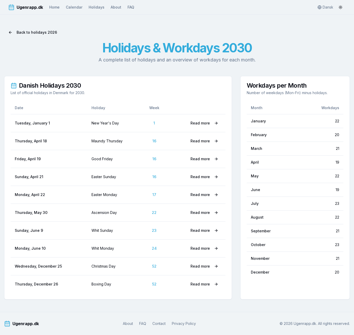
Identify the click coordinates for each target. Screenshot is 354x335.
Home (54, 7)
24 (154, 248)
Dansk (328, 7)
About (116, 7)
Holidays (96, 7)
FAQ (131, 7)
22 (154, 212)
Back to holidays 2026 (37, 32)
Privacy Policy (184, 323)
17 (154, 194)
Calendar (74, 7)
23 (154, 230)
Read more (200, 123)
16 (154, 141)
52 (154, 266)
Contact (159, 323)
